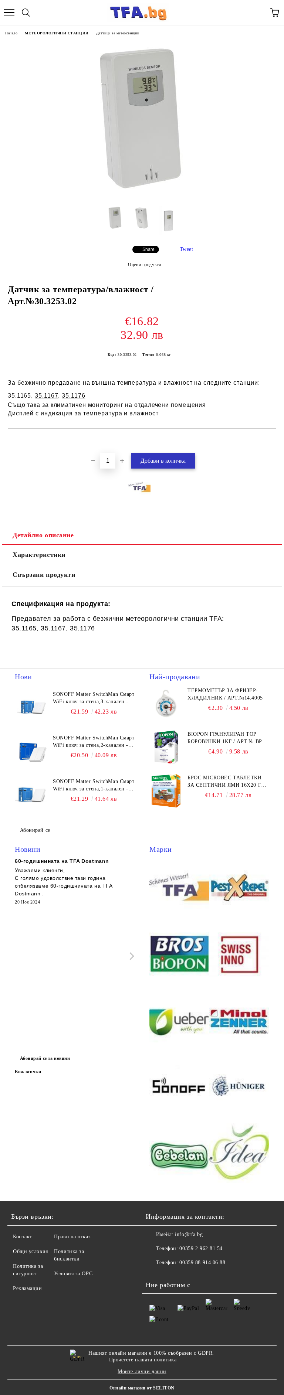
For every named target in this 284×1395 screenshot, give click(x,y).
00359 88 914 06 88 (202, 1262)
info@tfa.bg (189, 1234)
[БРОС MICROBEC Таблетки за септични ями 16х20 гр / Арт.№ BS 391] (166, 790)
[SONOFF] (179, 1088)
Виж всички (28, 1071)
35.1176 (73, 395)
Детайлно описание (43, 535)
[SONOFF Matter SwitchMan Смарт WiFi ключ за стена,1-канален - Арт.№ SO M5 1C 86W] (31, 794)
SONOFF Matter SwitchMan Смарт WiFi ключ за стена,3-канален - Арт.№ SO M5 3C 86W (93, 698)
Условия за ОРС (73, 1273)
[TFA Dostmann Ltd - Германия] (179, 888)
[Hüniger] (239, 1088)
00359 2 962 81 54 (201, 1248)
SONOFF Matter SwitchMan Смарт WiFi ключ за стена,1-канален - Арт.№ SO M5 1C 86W (93, 786)
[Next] (130, 956)
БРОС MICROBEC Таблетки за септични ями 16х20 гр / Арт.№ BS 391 (227, 782)
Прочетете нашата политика (143, 1359)
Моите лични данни (142, 1371)
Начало (11, 33)
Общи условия (30, 1251)
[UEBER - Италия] (179, 1021)
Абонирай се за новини (45, 1058)
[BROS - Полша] (179, 955)
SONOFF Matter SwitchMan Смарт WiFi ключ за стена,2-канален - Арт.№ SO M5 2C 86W (93, 742)
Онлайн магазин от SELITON (142, 1388)
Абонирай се (35, 830)
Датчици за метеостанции (117, 33)
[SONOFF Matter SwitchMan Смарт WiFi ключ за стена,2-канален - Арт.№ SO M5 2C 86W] (31, 751)
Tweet (186, 249)
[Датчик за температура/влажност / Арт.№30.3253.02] (142, 194)
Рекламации (27, 1288)
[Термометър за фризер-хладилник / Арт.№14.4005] (166, 703)
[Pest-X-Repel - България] (239, 888)
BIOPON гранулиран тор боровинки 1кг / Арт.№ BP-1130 (225, 738)
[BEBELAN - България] (179, 1154)
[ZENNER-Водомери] (239, 1021)
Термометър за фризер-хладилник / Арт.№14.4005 (225, 694)
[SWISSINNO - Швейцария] (239, 955)
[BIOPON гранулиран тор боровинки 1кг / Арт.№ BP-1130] (166, 747)
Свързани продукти (44, 574)
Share (148, 249)
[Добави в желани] (271, 441)
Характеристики (39, 554)
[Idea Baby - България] (239, 1154)
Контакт (22, 1236)
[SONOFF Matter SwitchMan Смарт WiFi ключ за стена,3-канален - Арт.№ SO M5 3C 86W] (31, 707)
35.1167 (46, 395)
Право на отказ (72, 1236)
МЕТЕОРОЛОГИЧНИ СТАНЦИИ (56, 33)
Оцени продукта (144, 264)
